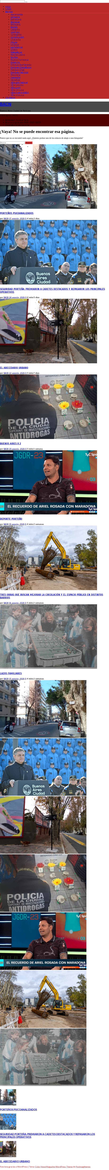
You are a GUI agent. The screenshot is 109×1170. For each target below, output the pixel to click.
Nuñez (14, 57)
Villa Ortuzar (17, 90)
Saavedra (15, 77)
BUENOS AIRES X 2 (10, 443)
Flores (14, 42)
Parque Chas (17, 70)
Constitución (17, 37)
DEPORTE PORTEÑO (11, 518)
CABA (8, 9)
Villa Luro (16, 87)
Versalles (15, 80)
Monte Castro (18, 54)
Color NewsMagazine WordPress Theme (54, 1166)
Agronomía (17, 14)
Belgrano (15, 24)
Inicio (8, 6)
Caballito (15, 29)
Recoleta (15, 75)
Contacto (10, 97)
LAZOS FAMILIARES (11, 673)
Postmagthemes (83, 1166)
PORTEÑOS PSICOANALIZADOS (16, 213)
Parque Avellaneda (21, 64)
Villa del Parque (19, 82)
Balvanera (16, 19)
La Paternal (17, 47)
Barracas (15, 22)
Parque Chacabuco (21, 67)
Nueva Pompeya (19, 59)
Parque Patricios (19, 72)
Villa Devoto (17, 85)
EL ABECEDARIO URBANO (14, 367)
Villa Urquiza (17, 95)
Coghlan (15, 32)
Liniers (14, 49)
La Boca (15, 44)
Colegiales (16, 34)
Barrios (9, 11)
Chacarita (16, 39)
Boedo (14, 27)
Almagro (15, 17)
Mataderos (16, 52)
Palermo (15, 62)
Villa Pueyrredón (20, 92)
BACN (5, 104)
